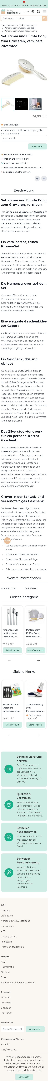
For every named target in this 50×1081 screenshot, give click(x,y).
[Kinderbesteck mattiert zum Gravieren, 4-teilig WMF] (12, 616)
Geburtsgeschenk (27, 25)
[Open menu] (44, 11)
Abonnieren (35, 1029)
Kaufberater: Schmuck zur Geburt (18, 982)
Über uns (5, 910)
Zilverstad (38, 212)
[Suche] (44, 18)
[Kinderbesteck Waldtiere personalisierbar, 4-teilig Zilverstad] (12, 690)
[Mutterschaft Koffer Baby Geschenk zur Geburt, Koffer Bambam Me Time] (35, 616)
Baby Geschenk (8, 25)
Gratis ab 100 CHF (37, 5)
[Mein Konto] (33, 11)
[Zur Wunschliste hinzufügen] (37, 178)
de (25, 11)
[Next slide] (38, 661)
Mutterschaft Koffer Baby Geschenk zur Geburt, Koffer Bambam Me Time (34, 633)
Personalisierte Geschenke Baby (20, 28)
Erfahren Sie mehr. (32, 1070)
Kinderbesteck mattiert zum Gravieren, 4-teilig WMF (10, 633)
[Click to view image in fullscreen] (24, 72)
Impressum (6, 941)
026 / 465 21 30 (8, 1049)
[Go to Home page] (11, 12)
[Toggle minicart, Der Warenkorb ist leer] (38, 11)
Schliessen (24, 1077)
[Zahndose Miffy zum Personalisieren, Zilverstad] (35, 690)
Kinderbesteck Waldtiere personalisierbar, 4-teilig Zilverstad (12, 708)
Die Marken (6, 1013)
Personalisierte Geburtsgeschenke (20, 31)
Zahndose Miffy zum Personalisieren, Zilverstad (34, 708)
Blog (3, 977)
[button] (7, 540)
